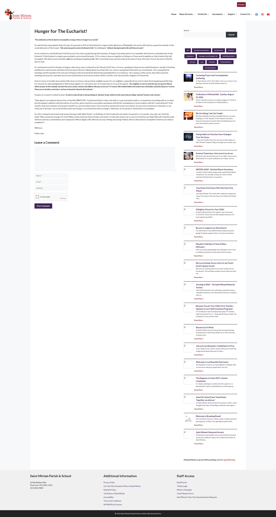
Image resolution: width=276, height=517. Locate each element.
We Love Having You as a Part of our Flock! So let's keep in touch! (188, 265)
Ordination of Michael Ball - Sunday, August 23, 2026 (188, 97)
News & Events (186, 14)
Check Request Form (185, 493)
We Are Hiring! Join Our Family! (188, 116)
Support (231, 14)
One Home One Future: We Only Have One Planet (188, 190)
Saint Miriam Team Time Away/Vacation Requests (197, 497)
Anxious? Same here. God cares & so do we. (188, 156)
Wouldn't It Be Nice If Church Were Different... (188, 246)
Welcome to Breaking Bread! (208, 416)
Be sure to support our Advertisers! (188, 230)
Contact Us (245, 14)
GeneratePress (155, 514)
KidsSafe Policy (110, 490)
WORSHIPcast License (113, 504)
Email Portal (182, 482)
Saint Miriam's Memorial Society (188, 435)
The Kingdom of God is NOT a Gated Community (188, 380)
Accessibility (109, 497)
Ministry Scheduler (184, 490)
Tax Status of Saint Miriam (114, 493)
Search (186, 30)
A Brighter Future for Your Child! (188, 212)
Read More (198, 87)
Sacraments (217, 14)
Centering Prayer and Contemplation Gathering (188, 78)
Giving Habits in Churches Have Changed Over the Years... (188, 137)
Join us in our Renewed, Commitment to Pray (188, 348)
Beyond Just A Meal (188, 330)
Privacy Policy (109, 482)
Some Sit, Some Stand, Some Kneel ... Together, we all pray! (188, 399)
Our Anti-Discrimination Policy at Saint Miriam (122, 486)
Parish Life (202, 14)
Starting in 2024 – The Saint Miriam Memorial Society (188, 287)
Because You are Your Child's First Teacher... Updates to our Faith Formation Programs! (188, 308)
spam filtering (229, 460)
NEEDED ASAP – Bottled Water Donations (188, 172)
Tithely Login (182, 486)
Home (173, 14)
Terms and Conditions (112, 501)
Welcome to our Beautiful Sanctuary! (188, 364)
